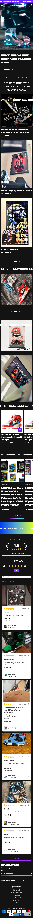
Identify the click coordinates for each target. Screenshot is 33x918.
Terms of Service (16, 903)
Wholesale (16, 895)
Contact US (16, 890)
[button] (2, 5)
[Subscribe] (31, 874)
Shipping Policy (16, 898)
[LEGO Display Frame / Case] (16, 164)
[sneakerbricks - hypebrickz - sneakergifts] (16, 335)
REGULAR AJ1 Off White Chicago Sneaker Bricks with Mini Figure (11, 437)
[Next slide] (26, 77)
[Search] (26, 5)
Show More (6, 718)
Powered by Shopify (21, 908)
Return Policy (17, 900)
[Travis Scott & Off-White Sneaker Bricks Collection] (17, 110)
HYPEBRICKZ (14, 908)
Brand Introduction (16, 892)
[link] (16, 378)
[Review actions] (28, 608)
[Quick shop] (20, 430)
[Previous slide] (7, 77)
